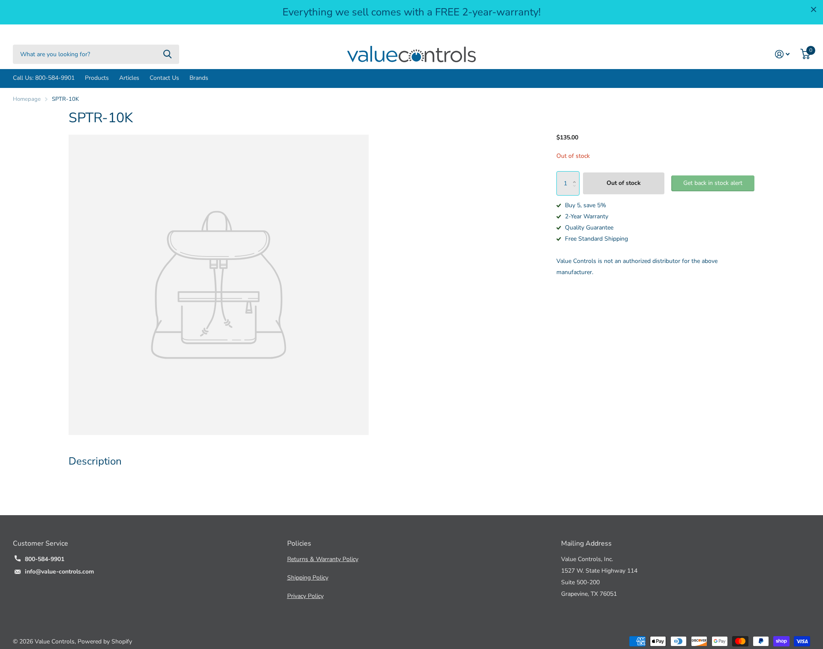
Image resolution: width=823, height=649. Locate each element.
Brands (198, 78)
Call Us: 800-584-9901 (44, 78)
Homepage (27, 99)
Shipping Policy (307, 578)
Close (813, 9)
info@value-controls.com (59, 571)
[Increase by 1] (576, 175)
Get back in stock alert (712, 183)
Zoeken (167, 54)
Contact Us (164, 78)
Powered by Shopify (105, 641)
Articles (129, 78)
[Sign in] (782, 54)
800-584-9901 (44, 559)
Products (97, 78)
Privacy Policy (305, 596)
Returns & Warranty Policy (322, 559)
